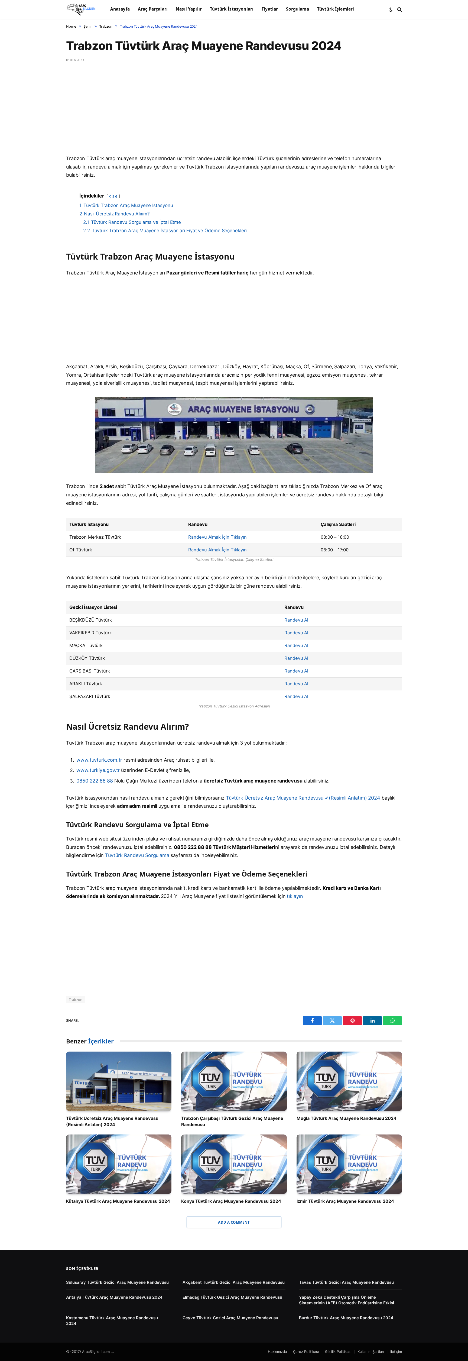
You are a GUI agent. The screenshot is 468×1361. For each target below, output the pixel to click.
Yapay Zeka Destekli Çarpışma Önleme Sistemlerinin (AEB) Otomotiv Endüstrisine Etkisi (346, 1300)
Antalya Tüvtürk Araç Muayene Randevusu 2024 (114, 1297)
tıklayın (295, 896)
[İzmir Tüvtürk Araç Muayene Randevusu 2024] (349, 1164)
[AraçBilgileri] (81, 9)
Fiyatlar (270, 9)
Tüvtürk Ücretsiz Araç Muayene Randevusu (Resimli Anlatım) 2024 (112, 1121)
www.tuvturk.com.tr (99, 760)
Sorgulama (297, 9)
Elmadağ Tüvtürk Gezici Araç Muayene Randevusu (232, 1297)
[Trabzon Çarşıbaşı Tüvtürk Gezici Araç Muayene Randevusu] (234, 1081)
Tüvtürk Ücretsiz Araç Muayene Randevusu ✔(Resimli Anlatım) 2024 (303, 798)
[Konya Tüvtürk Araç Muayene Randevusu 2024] (234, 1164)
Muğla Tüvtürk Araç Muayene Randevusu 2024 (346, 1118)
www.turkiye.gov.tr (98, 770)
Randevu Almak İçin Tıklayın (217, 537)
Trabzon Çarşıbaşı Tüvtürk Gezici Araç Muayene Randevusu (232, 1121)
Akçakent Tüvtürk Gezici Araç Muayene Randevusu (234, 1282)
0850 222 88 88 (95, 781)
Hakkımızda (277, 1351)
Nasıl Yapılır (189, 9)
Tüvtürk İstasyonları (231, 9)
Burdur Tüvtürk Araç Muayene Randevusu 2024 (346, 1317)
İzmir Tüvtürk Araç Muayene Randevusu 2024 (345, 1201)
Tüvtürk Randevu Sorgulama (137, 855)
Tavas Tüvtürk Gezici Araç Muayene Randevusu (346, 1282)
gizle (113, 196)
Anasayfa (120, 9)
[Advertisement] (228, 114)
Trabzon (76, 999)
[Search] (399, 9)
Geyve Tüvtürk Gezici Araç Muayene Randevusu (230, 1317)
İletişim (396, 1351)
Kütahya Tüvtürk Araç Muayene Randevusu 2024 (118, 1201)
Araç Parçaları (153, 9)
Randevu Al (296, 620)
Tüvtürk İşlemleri (335, 9)
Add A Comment (234, 1222)
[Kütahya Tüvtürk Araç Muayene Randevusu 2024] (118, 1164)
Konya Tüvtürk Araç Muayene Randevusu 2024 (231, 1201)
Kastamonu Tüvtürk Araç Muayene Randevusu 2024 (112, 1320)
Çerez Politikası (306, 1351)
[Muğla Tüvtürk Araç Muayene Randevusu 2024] (349, 1081)
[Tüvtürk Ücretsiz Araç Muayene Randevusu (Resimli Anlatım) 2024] (118, 1081)
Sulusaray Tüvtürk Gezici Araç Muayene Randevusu (117, 1282)
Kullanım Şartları (371, 1351)
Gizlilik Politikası (338, 1351)
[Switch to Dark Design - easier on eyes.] (390, 9)
